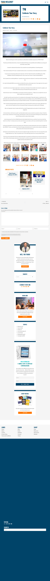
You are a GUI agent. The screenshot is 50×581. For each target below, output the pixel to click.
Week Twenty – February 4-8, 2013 (12, 174)
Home (3, 429)
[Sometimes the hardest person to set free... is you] (9, 422)
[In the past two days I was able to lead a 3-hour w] (28, 422)
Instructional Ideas (21, 331)
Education (19, 326)
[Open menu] (45, 2)
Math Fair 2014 (25, 189)
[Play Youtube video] (25, 45)
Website (36, 228)
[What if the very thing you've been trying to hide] (47, 422)
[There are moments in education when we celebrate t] (15, 422)
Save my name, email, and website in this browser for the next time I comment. (15, 231)
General (11, 30)
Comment (3, 211)
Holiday (19, 329)
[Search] (32, 277)
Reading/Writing (21, 334)
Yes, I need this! (25, 384)
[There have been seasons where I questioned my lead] (41, 422)
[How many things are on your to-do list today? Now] (34, 422)
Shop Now (25, 412)
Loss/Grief (20, 332)
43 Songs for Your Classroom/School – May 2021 (39, 180)
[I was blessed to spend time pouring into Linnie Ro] (3, 422)
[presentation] (26, 179)
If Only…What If (46, 202)
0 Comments (15, 30)
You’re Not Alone (4, 202)
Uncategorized (20, 335)
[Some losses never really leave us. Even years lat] (22, 422)
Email (19, 228)
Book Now (25, 316)
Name (3, 228)
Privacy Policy (15, 234)
